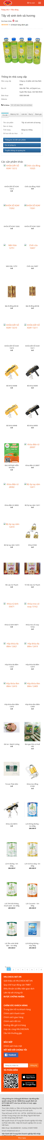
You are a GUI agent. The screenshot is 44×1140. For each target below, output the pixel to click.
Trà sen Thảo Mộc (11, 784)
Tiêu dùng (14, 10)
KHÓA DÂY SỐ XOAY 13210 (12, 347)
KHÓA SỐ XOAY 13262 (12, 226)
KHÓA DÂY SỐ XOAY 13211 (32, 347)
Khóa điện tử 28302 (12, 505)
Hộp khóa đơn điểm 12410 (11, 705)
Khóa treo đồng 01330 (32, 785)
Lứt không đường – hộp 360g (32, 944)
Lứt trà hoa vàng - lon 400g (32, 865)
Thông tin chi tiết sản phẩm (15, 140)
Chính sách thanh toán (14, 1013)
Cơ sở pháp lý (10, 145)
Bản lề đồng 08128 (11, 306)
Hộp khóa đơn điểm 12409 (32, 705)
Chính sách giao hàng (13, 1017)
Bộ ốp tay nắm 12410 (11, 545)
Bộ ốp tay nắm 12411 (32, 505)
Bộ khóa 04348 (11, 386)
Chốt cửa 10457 (32, 266)
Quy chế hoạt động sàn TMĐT (17, 984)
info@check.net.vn (13, 1131)
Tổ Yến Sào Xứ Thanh (32, 585)
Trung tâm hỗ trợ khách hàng (17, 1009)
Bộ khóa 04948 (11, 425)
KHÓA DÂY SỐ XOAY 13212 (12, 187)
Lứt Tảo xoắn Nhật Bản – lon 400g (11, 944)
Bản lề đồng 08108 (32, 306)
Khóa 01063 (32, 545)
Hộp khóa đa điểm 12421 (11, 665)
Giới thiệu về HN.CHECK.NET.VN (18, 980)
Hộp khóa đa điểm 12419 (32, 665)
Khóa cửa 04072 (11, 824)
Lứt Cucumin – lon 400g (32, 904)
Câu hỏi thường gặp (13, 1033)
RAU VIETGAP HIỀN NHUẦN (12, 466)
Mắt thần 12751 (11, 266)
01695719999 (32, 1128)
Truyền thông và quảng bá (15, 150)
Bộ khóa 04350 (32, 386)
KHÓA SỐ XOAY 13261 (32, 226)
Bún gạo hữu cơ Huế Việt (32, 745)
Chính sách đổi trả (12, 1021)
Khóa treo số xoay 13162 (32, 626)
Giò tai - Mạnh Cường (11, 744)
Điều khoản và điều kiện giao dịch (19, 988)
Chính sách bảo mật (13, 1046)
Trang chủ (5, 10)
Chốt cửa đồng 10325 (32, 186)
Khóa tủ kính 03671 (12, 625)
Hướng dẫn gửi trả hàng (15, 1025)
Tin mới (32, 3)
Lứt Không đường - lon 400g (32, 825)
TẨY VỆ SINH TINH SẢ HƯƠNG (21, 105)
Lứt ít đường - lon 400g (11, 865)
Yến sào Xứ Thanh (11, 585)
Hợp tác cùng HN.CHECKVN (16, 1029)
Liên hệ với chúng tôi (13, 992)
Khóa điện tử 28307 (32, 465)
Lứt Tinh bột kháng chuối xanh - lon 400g (11, 904)
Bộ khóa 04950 (32, 425)
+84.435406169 (15, 1128)
